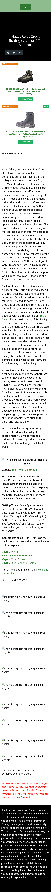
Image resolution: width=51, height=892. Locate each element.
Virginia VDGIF (10, 552)
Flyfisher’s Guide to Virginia (17, 555)
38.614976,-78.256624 (24, 469)
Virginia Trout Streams (15, 559)
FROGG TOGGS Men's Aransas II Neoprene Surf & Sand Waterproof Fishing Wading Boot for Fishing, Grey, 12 (26, 134)
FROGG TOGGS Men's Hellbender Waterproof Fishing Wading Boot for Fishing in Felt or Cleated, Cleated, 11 (25, 91)
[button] (8, 52)
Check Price (27, 99)
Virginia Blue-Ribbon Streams (19, 562)
